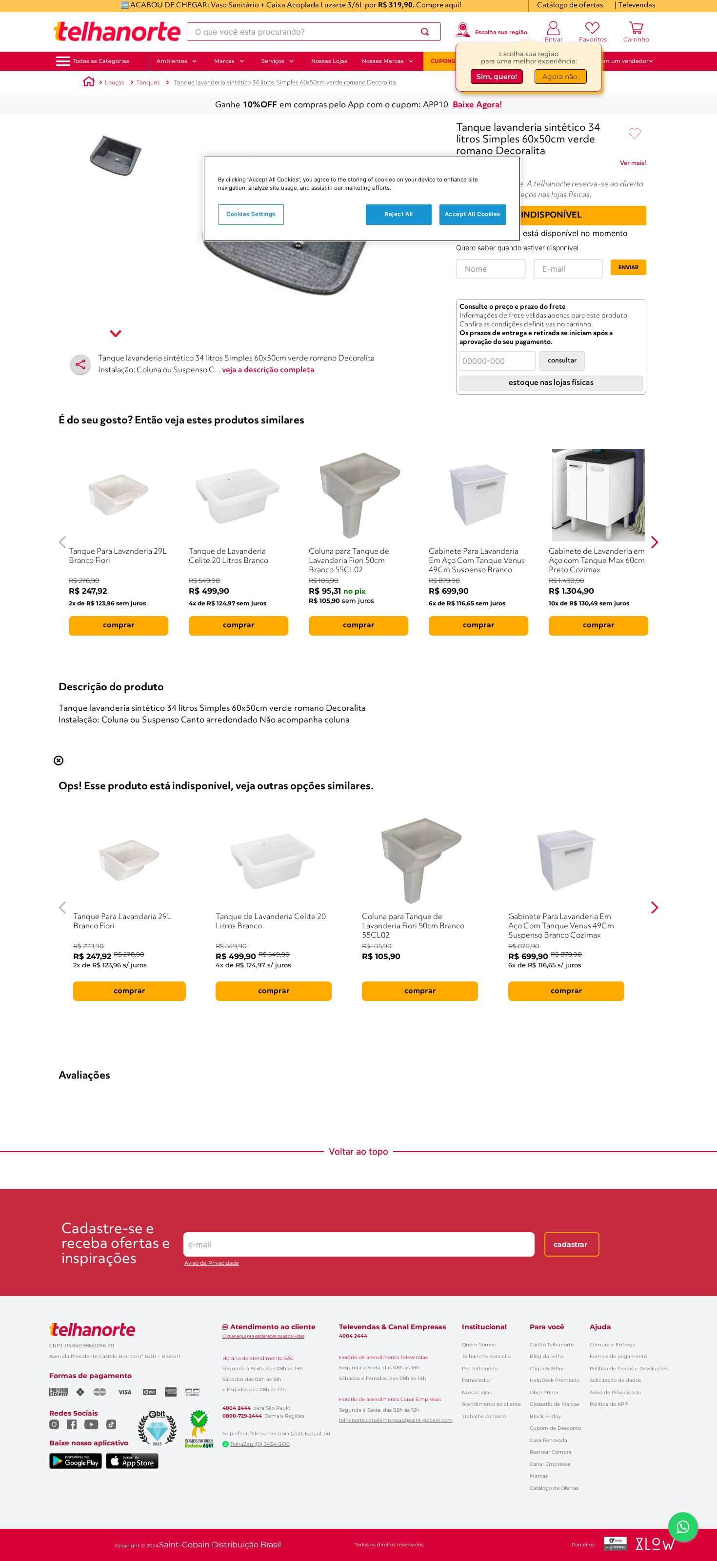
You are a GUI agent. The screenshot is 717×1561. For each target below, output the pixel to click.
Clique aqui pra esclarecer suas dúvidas (263, 1336)
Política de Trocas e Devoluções (629, 1368)
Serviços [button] (272, 61)
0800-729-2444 (242, 1416)
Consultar (562, 361)
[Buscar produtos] (427, 31)
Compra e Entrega (613, 1344)
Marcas (539, 1476)
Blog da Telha (547, 1356)
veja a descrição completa (268, 370)
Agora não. (560, 76)
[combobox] (314, 31)
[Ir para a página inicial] (117, 31)
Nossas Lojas (329, 61)
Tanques (148, 83)
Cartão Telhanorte (552, 1344)
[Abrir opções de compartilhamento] (80, 364)
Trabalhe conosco (484, 1416)
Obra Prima (544, 1392)
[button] (101, 61)
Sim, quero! (497, 76)
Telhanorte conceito (486, 1356)
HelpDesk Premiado (554, 1380)
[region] (361, 198)
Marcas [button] (224, 61)
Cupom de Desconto (555, 1428)
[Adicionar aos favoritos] (634, 134)
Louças (114, 83)
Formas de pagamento (618, 1356)
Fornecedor (476, 1380)
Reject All (399, 214)
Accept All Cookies (472, 214)
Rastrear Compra (551, 1452)
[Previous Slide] (63, 542)
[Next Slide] (654, 542)
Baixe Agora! (477, 105)
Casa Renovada (548, 1440)
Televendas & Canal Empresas (392, 1327)
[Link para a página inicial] (88, 83)
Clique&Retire (547, 1368)
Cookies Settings (251, 214)
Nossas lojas (477, 1392)
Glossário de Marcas (554, 1404)
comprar (119, 625)
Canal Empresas (550, 1464)
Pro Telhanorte (480, 1368)
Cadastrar (570, 1244)
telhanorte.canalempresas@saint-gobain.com (396, 1420)
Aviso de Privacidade (211, 1263)
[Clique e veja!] (633, 164)
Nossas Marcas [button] (383, 61)
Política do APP (609, 1404)
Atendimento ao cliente (491, 1404)
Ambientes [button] (172, 61)
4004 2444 (236, 1408)
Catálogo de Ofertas (554, 1488)
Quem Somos (479, 1344)
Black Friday (545, 1416)
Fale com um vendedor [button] (616, 61)
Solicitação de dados (615, 1380)
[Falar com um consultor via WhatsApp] (682, 1526)
